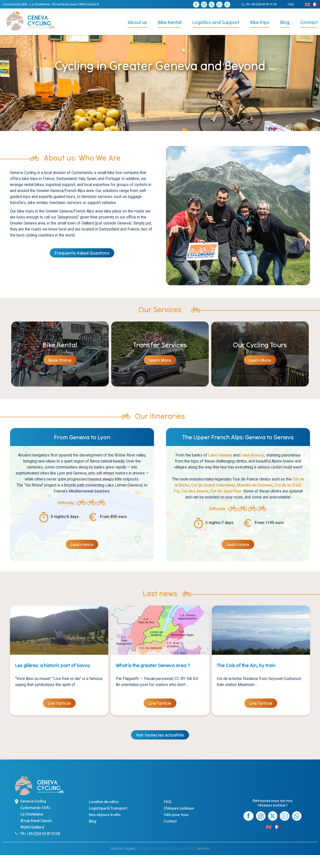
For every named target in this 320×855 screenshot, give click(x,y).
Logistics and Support (215, 22)
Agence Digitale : (184, 848)
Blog (285, 22)
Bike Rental (170, 22)
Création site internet (153, 848)
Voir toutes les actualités (160, 735)
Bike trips (259, 22)
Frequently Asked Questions (82, 253)
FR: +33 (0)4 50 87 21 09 (261, 4)
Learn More (160, 360)
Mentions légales (123, 848)
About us (137, 22)
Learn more (82, 544)
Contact (309, 22)
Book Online (60, 360)
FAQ (291, 4)
